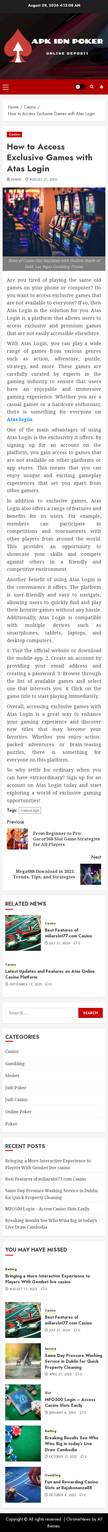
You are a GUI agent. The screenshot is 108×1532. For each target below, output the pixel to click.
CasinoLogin (29, 810)
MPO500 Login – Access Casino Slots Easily (47, 1209)
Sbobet (12, 1075)
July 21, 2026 (59, 943)
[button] (6, 86)
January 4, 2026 (62, 1413)
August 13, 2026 (23, 1289)
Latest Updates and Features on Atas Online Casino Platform (50, 974)
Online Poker (18, 1112)
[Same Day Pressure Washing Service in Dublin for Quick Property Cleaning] (23, 1361)
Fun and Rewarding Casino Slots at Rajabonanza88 (71, 1485)
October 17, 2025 (63, 1457)
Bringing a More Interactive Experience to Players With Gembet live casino (47, 1279)
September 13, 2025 (26, 985)
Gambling (15, 1063)
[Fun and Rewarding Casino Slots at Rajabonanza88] (23, 1485)
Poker (11, 1124)
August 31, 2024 (43, 180)
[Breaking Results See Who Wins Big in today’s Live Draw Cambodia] (23, 1443)
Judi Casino (16, 1099)
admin (16, 180)
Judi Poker (15, 1088)
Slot (48, 1393)
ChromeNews (78, 1519)
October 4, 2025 (62, 1495)
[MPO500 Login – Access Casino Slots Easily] (23, 1402)
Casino (14, 134)
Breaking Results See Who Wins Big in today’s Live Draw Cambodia (71, 1444)
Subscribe (101, 87)
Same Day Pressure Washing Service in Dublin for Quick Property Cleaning (73, 1361)
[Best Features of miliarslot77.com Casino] (23, 933)
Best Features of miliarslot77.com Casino (68, 933)
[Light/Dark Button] (80, 87)
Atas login (19, 419)
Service (50, 1349)
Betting (11, 1269)
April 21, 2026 (60, 1375)
